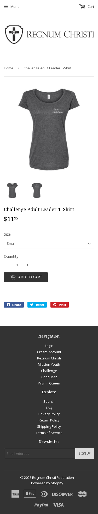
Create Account (49, 352)
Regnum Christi (49, 358)
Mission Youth (49, 364)
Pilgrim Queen (49, 383)
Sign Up (85, 453)
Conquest (49, 377)
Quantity (11, 256)
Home (8, 68)
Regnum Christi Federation (53, 477)
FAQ (49, 407)
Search (49, 401)
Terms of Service (49, 432)
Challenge (49, 370)
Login (49, 345)
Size (7, 234)
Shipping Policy (49, 426)
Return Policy (49, 420)
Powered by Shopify (47, 483)
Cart (90, 6)
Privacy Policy (49, 414)
